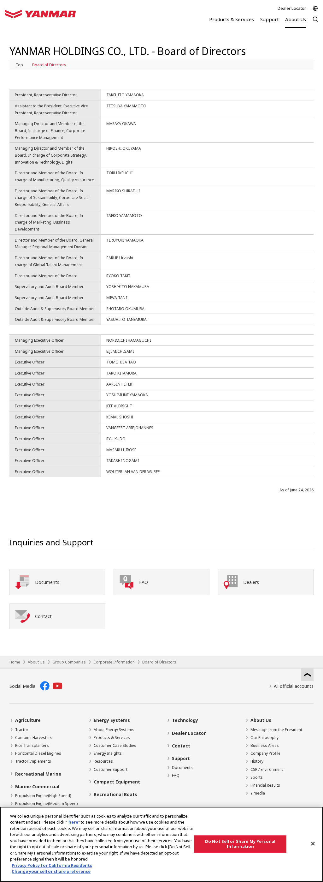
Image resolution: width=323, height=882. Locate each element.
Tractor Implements (33, 761)
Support (181, 758)
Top (19, 65)
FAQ (175, 775)
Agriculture (28, 720)
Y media (257, 793)
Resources (103, 761)
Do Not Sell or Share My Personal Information (240, 843)
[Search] (315, 22)
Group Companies (69, 662)
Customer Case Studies (115, 745)
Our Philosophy (264, 737)
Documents (182, 767)
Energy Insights (108, 753)
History (256, 761)
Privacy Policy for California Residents (52, 865)
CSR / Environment (266, 769)
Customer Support (110, 769)
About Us (36, 662)
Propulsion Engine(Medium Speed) (46, 803)
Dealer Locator (292, 8)
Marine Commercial (37, 786)
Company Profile (265, 753)
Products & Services (112, 737)
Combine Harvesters (33, 737)
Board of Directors (49, 65)
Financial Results (265, 785)
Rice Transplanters (32, 745)
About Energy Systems (114, 729)
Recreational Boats (115, 794)
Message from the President (276, 729)
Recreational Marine (38, 774)
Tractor (21, 729)
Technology (185, 720)
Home (14, 662)
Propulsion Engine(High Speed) (43, 795)
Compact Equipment (117, 782)
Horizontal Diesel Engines (38, 753)
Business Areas (264, 745)
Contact (181, 746)
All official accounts (294, 686)
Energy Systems (112, 720)
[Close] (313, 843)
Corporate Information (114, 662)
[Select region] (315, 8)
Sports (256, 777)
